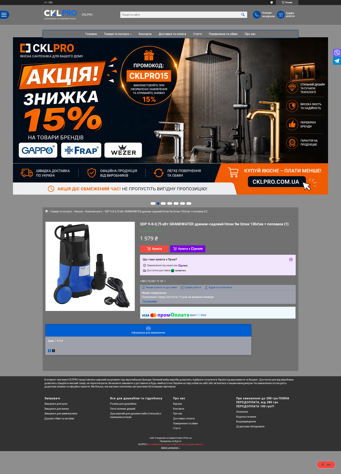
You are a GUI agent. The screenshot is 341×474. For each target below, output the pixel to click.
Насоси (78, 211)
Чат (328, 464)
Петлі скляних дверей (122, 408)
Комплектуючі (93, 211)
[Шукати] (243, 15)
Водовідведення (246, 421)
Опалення (242, 411)
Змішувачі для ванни (56, 408)
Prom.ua (187, 438)
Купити (157, 248)
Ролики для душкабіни (123, 403)
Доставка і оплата (184, 418)
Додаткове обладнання (250, 426)
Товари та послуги (116, 34)
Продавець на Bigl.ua (170, 441)
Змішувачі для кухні (55, 403)
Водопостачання (246, 416)
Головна (91, 34)
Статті (197, 34)
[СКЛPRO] (61, 15)
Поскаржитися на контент (161, 444)
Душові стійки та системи (59, 418)
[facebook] (49, 351)
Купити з (184, 248)
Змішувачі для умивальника (60, 413)
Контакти (145, 34)
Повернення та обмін (223, 34)
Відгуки (177, 403)
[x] (53, 351)
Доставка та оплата (172, 34)
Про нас (250, 34)
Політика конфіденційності (189, 444)
